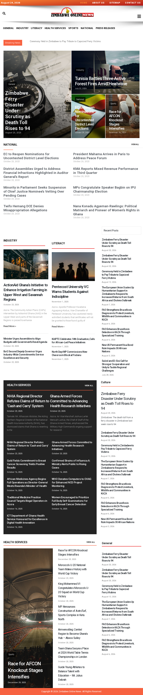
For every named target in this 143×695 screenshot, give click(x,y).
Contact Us (133, 3)
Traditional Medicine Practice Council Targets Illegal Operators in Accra (27, 501)
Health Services (55, 28)
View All (89, 385)
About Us (98, 3)
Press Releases (105, 28)
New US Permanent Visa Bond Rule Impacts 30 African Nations (117, 348)
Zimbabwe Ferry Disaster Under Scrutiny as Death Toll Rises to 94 (17, 110)
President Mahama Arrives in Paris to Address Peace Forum (101, 156)
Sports (73, 28)
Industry (22, 28)
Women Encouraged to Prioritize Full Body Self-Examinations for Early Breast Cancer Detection (70, 501)
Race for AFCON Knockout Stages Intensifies (116, 120)
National (87, 28)
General (8, 28)
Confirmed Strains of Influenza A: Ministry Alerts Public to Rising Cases (71, 464)
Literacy (36, 28)
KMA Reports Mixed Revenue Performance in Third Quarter (105, 171)
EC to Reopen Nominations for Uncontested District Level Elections (84, 118)
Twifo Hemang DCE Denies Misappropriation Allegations (25, 208)
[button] (4, 13)
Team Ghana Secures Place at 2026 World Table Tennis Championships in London (73, 652)
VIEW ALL (135, 144)
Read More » (9, 326)
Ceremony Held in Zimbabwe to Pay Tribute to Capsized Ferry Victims (117, 274)
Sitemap (114, 3)
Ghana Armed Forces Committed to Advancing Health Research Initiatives (70, 401)
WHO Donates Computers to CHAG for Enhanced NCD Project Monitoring (71, 482)
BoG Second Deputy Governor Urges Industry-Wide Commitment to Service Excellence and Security (23, 354)
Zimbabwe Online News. (70, 691)
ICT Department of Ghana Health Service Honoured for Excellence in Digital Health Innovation (27, 519)
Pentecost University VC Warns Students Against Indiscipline (70, 292)
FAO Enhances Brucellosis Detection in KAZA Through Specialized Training (116, 332)
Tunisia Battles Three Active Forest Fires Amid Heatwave (101, 81)
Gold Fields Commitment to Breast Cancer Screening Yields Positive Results (26, 464)
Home (83, 3)
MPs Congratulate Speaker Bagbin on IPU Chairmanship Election (104, 189)
